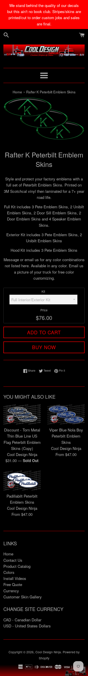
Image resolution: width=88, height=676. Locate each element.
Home (8, 554)
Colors (8, 572)
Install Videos (14, 578)
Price (44, 310)
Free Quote (12, 584)
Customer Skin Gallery (22, 597)
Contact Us (12, 560)
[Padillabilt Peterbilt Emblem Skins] (22, 480)
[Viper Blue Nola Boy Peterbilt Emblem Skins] (66, 414)
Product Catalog (16, 566)
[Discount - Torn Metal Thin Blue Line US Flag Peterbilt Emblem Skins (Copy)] (22, 414)
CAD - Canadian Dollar (22, 619)
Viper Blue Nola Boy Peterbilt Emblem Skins (66, 436)
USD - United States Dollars (27, 626)
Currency (11, 590)
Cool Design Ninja (48, 652)
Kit (43, 291)
